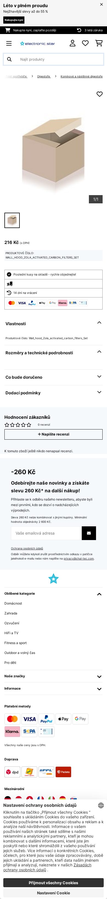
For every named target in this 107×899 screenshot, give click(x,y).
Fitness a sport (15, 643)
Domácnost (13, 603)
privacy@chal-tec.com (79, 558)
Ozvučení (11, 623)
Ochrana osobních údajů (27, 548)
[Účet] (72, 43)
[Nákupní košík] (99, 43)
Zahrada (10, 613)
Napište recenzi (55, 434)
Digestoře (44, 76)
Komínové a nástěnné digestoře (82, 76)
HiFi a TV (11, 633)
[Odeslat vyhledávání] (9, 59)
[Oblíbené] (85, 43)
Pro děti (10, 663)
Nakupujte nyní (14, 19)
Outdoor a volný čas (19, 653)
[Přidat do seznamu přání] (100, 94)
